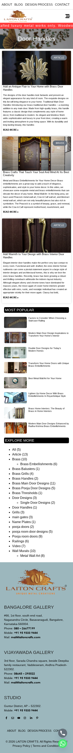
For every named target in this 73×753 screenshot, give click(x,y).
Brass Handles (22, 478)
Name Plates (21, 522)
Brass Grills (20, 473)
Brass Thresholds (25, 493)
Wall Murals (20, 551)
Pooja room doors (25, 536)
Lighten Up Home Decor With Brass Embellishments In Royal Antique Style (47, 394)
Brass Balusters (23, 469)
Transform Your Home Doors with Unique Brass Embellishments (48, 364)
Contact (62, 4)
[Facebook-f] (6, 718)
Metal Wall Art (30, 555)
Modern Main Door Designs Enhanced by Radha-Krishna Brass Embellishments (48, 424)
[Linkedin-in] (31, 718)
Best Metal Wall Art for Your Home (44, 378)
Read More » (10, 129)
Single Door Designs (35, 502)
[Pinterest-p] (37, 718)
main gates (20, 517)
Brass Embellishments (36, 464)
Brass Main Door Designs (30, 483)
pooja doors (20, 526)
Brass (16, 459)
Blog (18, 4)
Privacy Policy (21, 745)
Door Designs (22, 498)
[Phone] (62, 733)
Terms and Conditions (47, 745)
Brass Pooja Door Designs (31, 488)
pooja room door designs (30, 531)
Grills (16, 512)
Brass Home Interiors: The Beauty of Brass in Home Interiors (46, 409)
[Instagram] (25, 718)
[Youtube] (18, 718)
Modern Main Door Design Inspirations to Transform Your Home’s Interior (48, 334)
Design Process (39, 4)
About (7, 4)
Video (16, 546)
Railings (18, 541)
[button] (67, 16)
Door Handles (22, 507)
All (14, 449)
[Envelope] (12, 718)
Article (16, 454)
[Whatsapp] (62, 743)
